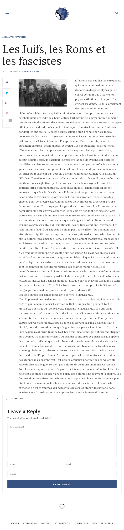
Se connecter (63, 523)
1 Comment (17, 398)
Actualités (8, 37)
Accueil (15, 523)
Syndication (30, 523)
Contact (46, 523)
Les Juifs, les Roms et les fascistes (54, 55)
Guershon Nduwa (30, 71)
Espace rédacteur (102, 523)
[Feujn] (62, 13)
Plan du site (81, 523)
